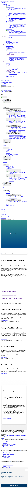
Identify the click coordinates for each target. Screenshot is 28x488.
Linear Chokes (12, 14)
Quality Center (6, 466)
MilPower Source (7, 446)
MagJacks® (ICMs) (13, 18)
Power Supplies (6, 456)
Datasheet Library (13, 57)
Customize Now (4, 320)
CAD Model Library (13, 52)
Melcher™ (24, 72)
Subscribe (3, 434)
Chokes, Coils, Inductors (8, 454)
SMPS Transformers (20, 33)
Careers (5, 443)
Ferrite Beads (22, 13)
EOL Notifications (19, 59)
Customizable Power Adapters (9, 291)
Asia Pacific (14, 69)
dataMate (15, 72)
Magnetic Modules (21, 18)
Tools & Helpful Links (5, 461)
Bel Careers (3, 1)
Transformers (6, 457)
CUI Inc (11, 72)
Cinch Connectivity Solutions (9, 444)
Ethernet (5, 455)
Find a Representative (10, 435)
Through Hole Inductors (14, 13)
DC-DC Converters (21, 24)
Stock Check (6, 463)
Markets (5, 36)
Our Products (10, 450)
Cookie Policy (19, 478)
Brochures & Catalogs (13, 58)
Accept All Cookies (14, 485)
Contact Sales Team (7, 418)
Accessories (23, 8)
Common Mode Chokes (14, 12)
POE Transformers (13, 31)
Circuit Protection (7, 452)
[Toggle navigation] (9, 91)
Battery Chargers (20, 25)
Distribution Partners (19, 435)
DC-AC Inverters (12, 25)
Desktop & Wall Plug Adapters (15, 26)
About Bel (5, 441)
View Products (4, 339)
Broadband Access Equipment (15, 19)
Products (5, 4)
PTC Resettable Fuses (16, 8)
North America (12, 68)
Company (5, 61)
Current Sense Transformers (15, 35)
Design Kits (24, 14)
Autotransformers (12, 33)
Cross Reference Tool (8, 465)
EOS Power (19, 72)
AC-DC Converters (13, 24)
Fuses (10, 8)
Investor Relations (10, 1)
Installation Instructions (22, 57)
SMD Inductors (22, 12)
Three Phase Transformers (20, 32)
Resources (5, 44)
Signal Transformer (13, 74)
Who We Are (9, 439)
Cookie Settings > (14, 481)
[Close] (4, 97)
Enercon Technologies (8, 445)
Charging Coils (18, 14)
